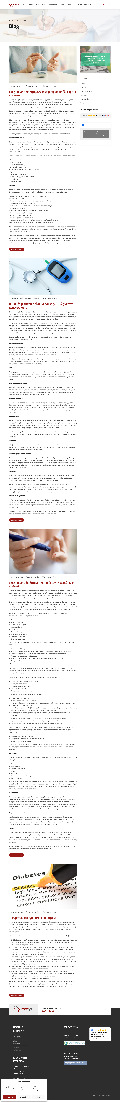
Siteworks (106, 1095)
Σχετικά (37, 4)
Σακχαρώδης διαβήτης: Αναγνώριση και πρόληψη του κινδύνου (42, 93)
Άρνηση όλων (24, 1097)
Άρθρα (43, 4)
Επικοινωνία (87, 4)
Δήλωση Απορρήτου (16, 1042)
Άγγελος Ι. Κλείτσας (34, 86)
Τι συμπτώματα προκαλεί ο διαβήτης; (32, 918)
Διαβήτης (49, 86)
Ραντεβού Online (52, 4)
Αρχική (31, 4)
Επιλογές (38, 1097)
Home (11, 20)
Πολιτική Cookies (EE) (17, 1049)
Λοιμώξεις (83, 95)
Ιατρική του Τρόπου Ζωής (75, 4)
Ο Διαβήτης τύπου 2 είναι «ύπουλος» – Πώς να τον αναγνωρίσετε (41, 305)
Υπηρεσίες (62, 4)
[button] (95, 115)
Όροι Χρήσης (17, 1037)
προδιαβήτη (39, 192)
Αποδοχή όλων (9, 1097)
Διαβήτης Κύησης (86, 91)
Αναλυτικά (6, 1092)
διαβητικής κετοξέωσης (63, 147)
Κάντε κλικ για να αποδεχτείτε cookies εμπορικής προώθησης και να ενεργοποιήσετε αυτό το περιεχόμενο (95, 134)
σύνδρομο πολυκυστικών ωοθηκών (24, 218)
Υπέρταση (83, 103)
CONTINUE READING (16, 249)
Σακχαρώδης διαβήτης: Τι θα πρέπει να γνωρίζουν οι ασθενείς (41, 584)
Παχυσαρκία (84, 99)
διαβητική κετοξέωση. (61, 328)
